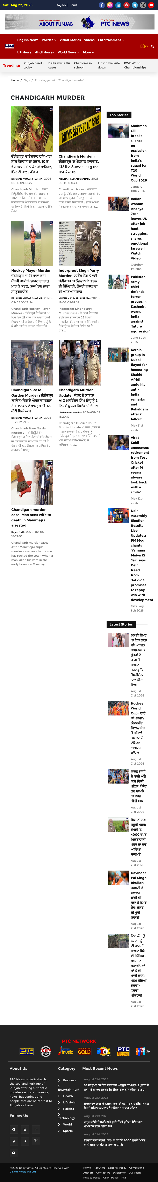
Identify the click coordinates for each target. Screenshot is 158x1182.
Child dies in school (83, 65)
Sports (68, 1131)
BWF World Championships (135, 65)
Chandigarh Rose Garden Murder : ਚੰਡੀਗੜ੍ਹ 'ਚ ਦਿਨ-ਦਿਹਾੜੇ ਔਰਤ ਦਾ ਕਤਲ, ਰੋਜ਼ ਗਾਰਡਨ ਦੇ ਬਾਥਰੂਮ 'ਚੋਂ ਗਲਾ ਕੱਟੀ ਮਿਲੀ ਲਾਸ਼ (32, 400)
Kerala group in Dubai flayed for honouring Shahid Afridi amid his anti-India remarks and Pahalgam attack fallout (139, 384)
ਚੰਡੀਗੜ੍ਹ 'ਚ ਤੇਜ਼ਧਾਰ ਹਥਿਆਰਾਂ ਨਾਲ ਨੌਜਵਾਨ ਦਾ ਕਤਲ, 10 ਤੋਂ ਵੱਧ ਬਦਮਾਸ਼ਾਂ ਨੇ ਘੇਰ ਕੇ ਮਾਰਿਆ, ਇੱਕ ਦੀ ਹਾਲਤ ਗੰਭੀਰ (31, 164)
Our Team (135, 1172)
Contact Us (103, 1172)
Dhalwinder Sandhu (70, 412)
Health (68, 1096)
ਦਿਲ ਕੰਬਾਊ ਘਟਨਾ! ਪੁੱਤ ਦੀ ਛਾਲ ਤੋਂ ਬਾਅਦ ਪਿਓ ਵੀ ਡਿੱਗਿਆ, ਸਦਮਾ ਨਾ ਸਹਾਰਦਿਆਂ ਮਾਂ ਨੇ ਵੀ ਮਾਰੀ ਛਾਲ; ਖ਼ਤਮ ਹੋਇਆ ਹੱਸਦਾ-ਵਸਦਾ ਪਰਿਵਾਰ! (138, 965)
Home (15, 80)
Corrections (136, 1167)
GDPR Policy (110, 1177)
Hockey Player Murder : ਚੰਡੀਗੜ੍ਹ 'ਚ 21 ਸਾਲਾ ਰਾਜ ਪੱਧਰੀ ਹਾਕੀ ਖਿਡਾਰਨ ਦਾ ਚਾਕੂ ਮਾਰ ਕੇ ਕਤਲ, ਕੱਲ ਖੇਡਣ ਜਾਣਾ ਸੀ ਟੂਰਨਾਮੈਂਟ (31, 281)
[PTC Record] (46, 1051)
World (67, 1124)
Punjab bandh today (34, 65)
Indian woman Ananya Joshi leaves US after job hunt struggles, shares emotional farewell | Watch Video (139, 228)
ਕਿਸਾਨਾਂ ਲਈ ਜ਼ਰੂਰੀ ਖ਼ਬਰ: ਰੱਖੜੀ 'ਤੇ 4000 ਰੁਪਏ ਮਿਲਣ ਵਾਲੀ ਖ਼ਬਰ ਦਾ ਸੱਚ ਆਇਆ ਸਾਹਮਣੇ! (139, 837)
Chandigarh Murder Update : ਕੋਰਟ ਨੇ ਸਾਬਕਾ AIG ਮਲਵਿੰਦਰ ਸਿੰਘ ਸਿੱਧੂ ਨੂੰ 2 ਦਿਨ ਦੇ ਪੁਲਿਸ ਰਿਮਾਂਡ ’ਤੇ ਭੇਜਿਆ (79, 398)
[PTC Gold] (84, 1051)
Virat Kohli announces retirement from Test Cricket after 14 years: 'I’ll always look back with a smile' (139, 465)
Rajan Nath (17, 532)
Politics (48, 40)
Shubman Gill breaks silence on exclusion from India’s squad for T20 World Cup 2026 (139, 153)
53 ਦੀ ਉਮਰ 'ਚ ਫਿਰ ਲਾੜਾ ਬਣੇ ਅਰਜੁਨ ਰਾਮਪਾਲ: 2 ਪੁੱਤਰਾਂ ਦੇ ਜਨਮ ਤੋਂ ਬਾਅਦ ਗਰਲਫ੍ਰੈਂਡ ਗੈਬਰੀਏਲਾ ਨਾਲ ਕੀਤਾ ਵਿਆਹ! (139, 660)
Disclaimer (119, 1172)
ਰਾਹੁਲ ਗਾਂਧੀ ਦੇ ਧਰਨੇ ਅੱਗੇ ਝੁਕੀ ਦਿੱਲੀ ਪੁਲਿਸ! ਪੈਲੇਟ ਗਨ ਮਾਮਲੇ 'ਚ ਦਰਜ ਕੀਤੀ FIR (139, 786)
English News (27, 40)
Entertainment (110, 40)
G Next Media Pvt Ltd (23, 1171)
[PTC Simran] (123, 1051)
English (61, 5)
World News (67, 52)
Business (69, 1080)
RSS (124, 1177)
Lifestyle (69, 1102)
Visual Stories (70, 40)
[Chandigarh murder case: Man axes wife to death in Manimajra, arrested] (32, 482)
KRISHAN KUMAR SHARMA (26, 178)
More (87, 52)
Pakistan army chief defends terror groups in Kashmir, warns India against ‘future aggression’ (139, 304)
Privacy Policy (91, 1177)
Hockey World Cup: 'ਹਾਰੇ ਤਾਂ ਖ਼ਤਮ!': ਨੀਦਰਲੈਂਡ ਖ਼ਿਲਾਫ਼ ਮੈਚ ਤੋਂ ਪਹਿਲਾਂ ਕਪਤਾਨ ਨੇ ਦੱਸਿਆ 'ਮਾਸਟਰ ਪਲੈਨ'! (138, 728)
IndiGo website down (109, 65)
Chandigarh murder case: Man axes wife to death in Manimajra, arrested (31, 518)
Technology (66, 1118)
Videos (89, 40)
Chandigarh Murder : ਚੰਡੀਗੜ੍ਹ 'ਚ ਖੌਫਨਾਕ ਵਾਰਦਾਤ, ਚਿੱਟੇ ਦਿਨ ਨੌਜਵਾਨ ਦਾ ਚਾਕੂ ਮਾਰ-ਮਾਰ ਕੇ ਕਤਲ (79, 164)
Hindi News (43, 52)
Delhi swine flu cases (59, 65)
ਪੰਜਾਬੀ (74, 5)
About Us (99, 1167)
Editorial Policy (117, 1167)
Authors (88, 1172)
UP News (24, 52)
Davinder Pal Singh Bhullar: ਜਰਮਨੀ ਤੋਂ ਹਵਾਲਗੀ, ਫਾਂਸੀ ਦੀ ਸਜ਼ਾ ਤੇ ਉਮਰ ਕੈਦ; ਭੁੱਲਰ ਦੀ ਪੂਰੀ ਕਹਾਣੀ (139, 895)
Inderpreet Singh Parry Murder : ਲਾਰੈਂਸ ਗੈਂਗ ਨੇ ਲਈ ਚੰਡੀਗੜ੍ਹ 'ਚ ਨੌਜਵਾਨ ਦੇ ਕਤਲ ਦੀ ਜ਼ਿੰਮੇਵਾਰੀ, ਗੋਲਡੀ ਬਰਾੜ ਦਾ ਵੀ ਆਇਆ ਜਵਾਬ (79, 281)
